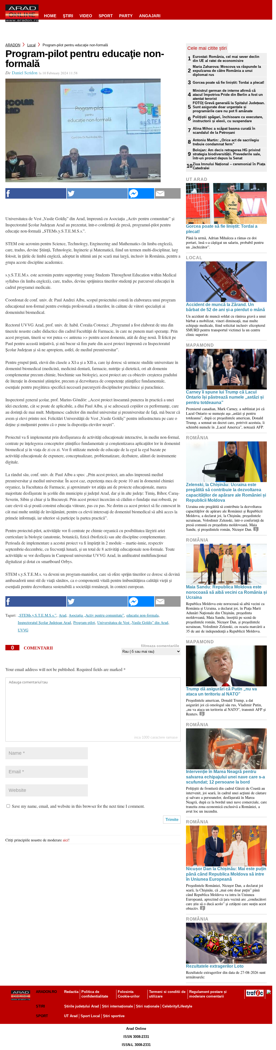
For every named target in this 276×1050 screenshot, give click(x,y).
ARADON (12, 45)
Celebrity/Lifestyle (177, 1006)
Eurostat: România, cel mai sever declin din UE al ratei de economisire (226, 59)
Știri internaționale (117, 1006)
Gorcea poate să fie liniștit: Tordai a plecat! (228, 82)
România (197, 438)
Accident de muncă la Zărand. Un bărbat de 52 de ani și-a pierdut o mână (225, 307)
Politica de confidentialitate (94, 994)
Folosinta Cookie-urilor (129, 994)
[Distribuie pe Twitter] (97, 193)
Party (126, 15)
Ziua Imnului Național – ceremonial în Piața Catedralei (229, 166)
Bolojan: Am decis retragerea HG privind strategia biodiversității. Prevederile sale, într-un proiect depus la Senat (227, 154)
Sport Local (90, 1016)
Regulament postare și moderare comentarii (208, 994)
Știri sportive (114, 1016)
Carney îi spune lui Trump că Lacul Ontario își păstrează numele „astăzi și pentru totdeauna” (225, 397)
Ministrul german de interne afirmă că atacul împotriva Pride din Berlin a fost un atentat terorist (228, 95)
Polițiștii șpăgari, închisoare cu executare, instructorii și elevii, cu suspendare (228, 119)
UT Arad (197, 179)
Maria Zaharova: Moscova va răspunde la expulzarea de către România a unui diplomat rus (227, 71)
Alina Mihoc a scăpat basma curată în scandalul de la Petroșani (224, 131)
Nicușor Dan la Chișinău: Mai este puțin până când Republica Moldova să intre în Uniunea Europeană (226, 873)
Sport (106, 15)
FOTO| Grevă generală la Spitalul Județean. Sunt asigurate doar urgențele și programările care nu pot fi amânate (229, 107)
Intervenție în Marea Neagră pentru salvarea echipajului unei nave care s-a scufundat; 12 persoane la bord (225, 776)
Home (50, 15)
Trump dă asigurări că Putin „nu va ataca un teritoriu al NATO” (221, 691)
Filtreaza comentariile (160, 646)
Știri (40, 1006)
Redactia (71, 992)
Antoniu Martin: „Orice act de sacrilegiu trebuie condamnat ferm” (226, 142)
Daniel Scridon (24, 72)
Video (86, 15)
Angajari (149, 15)
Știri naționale (147, 1006)
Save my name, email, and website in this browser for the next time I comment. (78, 806)
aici (65, 839)
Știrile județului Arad (81, 1006)
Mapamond (200, 345)
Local (31, 45)
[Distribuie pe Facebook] (35, 193)
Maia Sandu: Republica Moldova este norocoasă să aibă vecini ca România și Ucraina (226, 592)
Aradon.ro (46, 992)
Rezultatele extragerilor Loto (215, 966)
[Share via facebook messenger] (141, 193)
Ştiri (68, 15)
